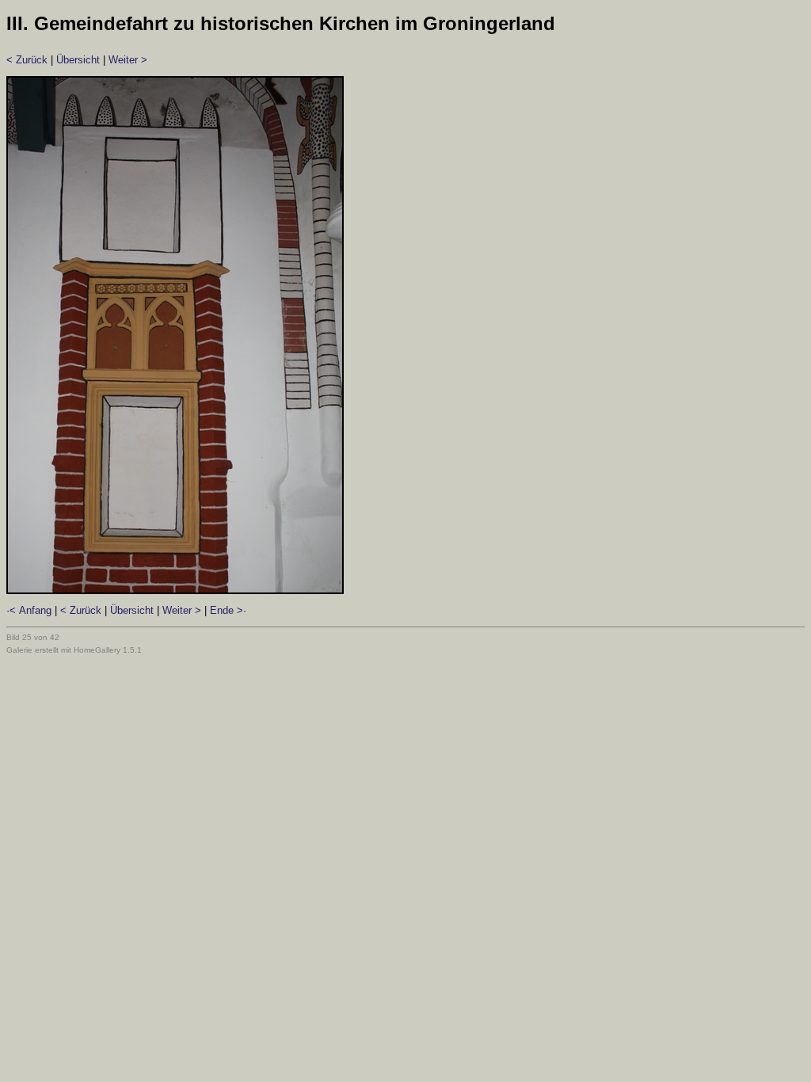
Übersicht (78, 60)
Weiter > (128, 60)
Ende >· (228, 610)
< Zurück (27, 60)
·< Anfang (28, 610)
